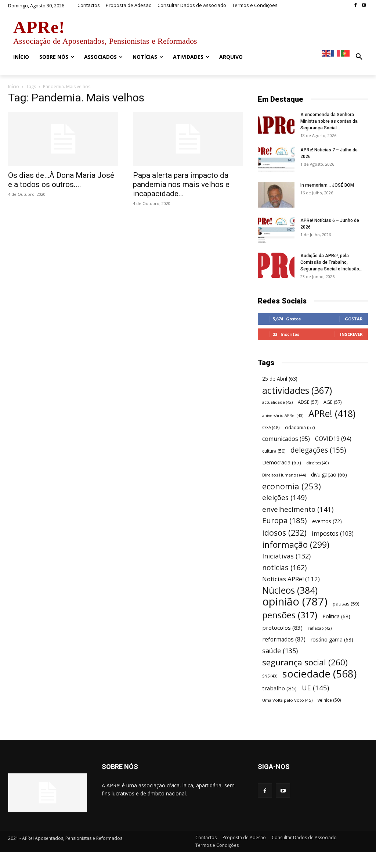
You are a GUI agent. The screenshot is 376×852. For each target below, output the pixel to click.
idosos (284, 532)
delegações (318, 450)
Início (13, 86)
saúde (280, 651)
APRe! (331, 413)
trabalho (279, 688)
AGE (332, 402)
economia (291, 486)
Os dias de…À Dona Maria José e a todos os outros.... (61, 180)
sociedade (319, 673)
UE (315, 687)
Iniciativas (286, 556)
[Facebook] (355, 5)
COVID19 (333, 439)
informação (295, 545)
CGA (271, 427)
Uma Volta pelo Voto (287, 700)
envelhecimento (297, 509)
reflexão (320, 628)
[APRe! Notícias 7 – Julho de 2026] (276, 159)
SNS (269, 676)
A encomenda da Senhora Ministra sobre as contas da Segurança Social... (329, 121)
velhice (329, 700)
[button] (359, 57)
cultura (273, 451)
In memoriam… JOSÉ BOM (327, 185)
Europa (284, 520)
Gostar (354, 318)
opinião (295, 601)
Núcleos (290, 590)
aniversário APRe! (282, 415)
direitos (317, 462)
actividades (297, 390)
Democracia (281, 462)
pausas (346, 603)
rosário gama (332, 639)
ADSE (308, 402)
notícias (284, 567)
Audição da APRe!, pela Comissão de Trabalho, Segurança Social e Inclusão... (331, 262)
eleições (284, 498)
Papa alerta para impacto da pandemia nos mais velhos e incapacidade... (181, 184)
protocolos (282, 627)
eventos (327, 521)
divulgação (329, 474)
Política (336, 616)
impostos (333, 533)
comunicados (286, 439)
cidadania (300, 427)
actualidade (277, 402)
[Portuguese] (345, 52)
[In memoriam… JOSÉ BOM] (276, 195)
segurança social (305, 662)
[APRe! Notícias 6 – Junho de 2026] (276, 230)
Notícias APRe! (291, 579)
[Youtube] (363, 5)
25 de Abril (279, 378)
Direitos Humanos (284, 475)
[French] (336, 52)
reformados (284, 639)
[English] (326, 52)
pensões (289, 615)
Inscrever (351, 334)
